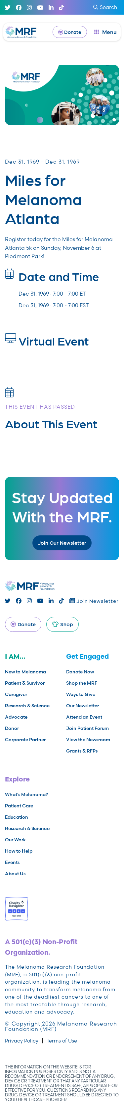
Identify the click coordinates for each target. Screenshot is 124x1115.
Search (108, 7)
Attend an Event (84, 717)
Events (12, 862)
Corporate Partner (25, 740)
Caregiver (16, 694)
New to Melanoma (25, 672)
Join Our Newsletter (62, 542)
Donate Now (80, 672)
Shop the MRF (81, 683)
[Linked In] (51, 7)
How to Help (18, 851)
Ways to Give (80, 694)
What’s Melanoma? (26, 794)
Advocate (16, 717)
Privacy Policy (21, 1041)
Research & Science (27, 706)
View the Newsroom (88, 740)
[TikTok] (61, 7)
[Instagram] (29, 7)
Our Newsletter (82, 706)
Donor (12, 728)
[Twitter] (8, 7)
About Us (15, 874)
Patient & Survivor (25, 683)
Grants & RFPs (82, 751)
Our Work (15, 840)
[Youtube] (40, 7)
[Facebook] (18, 7)
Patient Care (19, 806)
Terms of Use (62, 1041)
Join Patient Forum (87, 728)
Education (16, 817)
